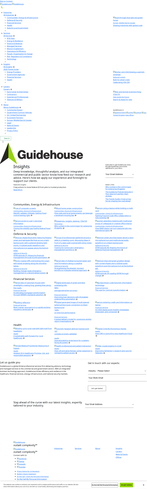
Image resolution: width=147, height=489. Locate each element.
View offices (129, 115)
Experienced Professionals (17, 97)
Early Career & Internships (17, 92)
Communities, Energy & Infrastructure (22, 17)
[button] (73, 141)
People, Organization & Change (19, 54)
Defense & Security (14, 20)
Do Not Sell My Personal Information (32, 479)
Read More (17, 190)
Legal (9, 123)
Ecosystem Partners (15, 118)
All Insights (7, 67)
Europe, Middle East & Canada (19, 120)
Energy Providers (14, 72)
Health (9, 25)
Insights (119, 448)
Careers (6, 89)
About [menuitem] (5, 105)
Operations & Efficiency (16, 51)
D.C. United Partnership (16, 115)
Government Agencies (16, 74)
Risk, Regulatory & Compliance (19, 56)
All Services (7, 36)
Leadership (11, 128)
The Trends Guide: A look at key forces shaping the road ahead (118, 200)
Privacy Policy (12, 130)
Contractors (12, 94)
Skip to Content (6, 1)
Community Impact (14, 110)
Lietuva (138, 113)
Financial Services (14, 23)
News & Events (13, 125)
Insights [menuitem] (6, 64)
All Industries (9, 15)
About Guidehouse (11, 107)
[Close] (143, 485)
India (131, 113)
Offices (118, 457)
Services (78, 449)
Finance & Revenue (14, 43)
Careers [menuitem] (6, 86)
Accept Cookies (126, 485)
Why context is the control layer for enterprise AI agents (118, 188)
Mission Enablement (15, 49)
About (97, 449)
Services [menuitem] (6, 33)
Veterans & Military (14, 99)
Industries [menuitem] (7, 12)
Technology (11, 59)
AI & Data (11, 38)
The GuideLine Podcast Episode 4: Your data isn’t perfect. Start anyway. (119, 194)
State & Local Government (17, 28)
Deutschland (121, 113)
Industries (58, 449)
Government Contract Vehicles (19, 112)
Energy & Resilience (15, 41)
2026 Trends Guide (11, 69)
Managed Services (14, 46)
